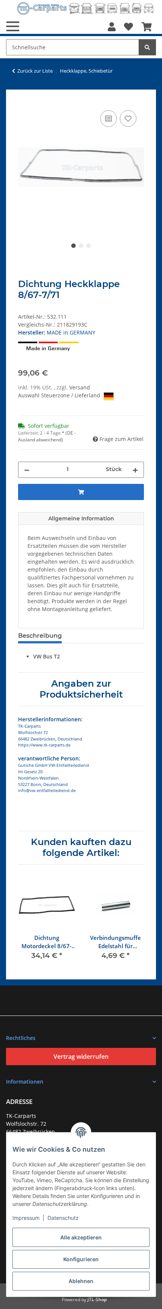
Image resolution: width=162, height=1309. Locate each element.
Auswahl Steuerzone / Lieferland (60, 395)
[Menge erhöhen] (135, 469)
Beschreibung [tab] (40, 635)
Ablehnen (81, 1281)
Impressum (26, 1218)
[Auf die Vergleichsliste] (108, 118)
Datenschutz (63, 1218)
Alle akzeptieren (81, 1237)
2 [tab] (81, 245)
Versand (79, 387)
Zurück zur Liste (35, 70)
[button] (112, 26)
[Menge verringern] (26, 469)
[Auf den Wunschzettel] (128, 118)
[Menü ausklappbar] (12, 26)
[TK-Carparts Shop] (85, 8)
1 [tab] (73, 245)
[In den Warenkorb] (24, 100)
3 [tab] (88, 245)
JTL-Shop (97, 1299)
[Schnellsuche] (147, 47)
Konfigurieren (81, 1259)
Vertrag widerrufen (81, 1056)
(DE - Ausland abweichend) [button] (47, 436)
